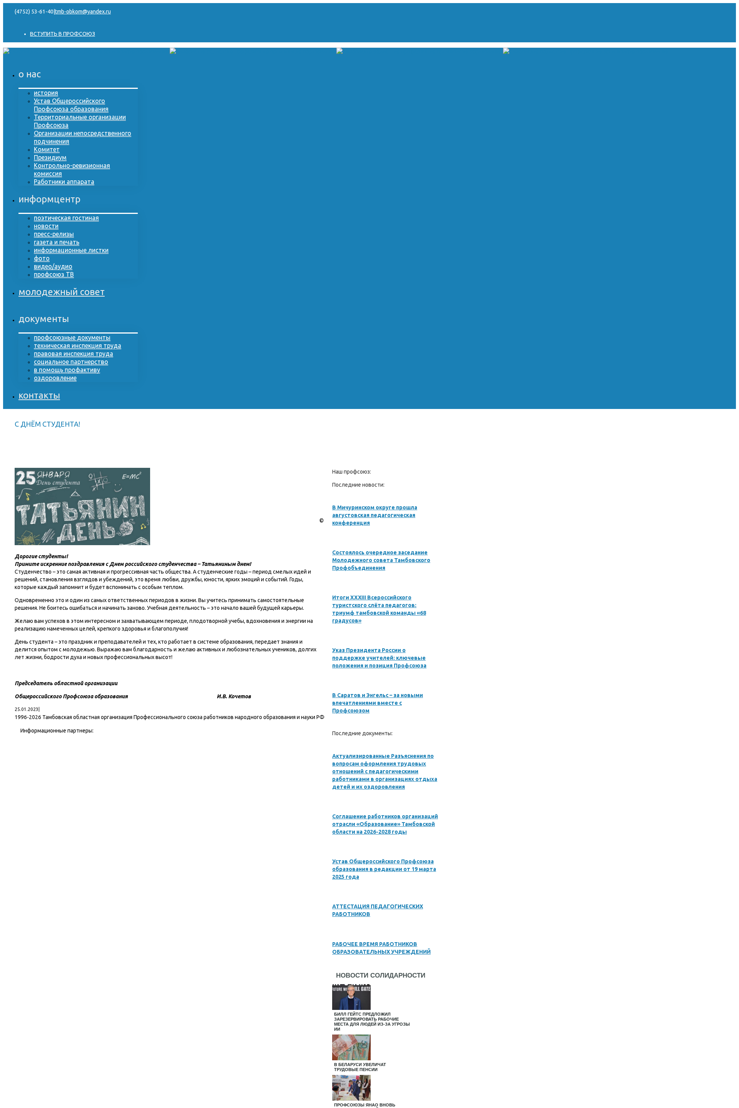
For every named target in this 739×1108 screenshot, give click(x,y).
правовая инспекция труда (73, 353)
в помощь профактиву (67, 369)
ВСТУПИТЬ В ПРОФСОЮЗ (62, 34)
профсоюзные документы (72, 337)
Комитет (47, 149)
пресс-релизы (54, 233)
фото (42, 258)
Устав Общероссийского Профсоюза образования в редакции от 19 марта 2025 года (384, 869)
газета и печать (56, 242)
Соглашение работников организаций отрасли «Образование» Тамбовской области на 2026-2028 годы (385, 824)
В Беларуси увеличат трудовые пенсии (360, 1067)
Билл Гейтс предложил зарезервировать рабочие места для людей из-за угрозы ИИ (372, 1021)
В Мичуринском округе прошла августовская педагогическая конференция (374, 515)
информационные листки (71, 250)
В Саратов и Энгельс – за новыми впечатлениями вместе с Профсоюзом (377, 703)
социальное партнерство (71, 361)
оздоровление (55, 377)
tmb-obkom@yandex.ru (83, 11)
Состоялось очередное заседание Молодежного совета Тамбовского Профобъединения (381, 560)
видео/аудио (53, 266)
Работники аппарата (64, 181)
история (46, 92)
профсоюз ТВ (54, 274)
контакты (39, 395)
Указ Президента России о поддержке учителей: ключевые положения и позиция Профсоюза (379, 658)
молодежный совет (61, 292)
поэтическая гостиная (66, 217)
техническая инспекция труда (77, 345)
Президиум (50, 157)
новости (46, 225)
